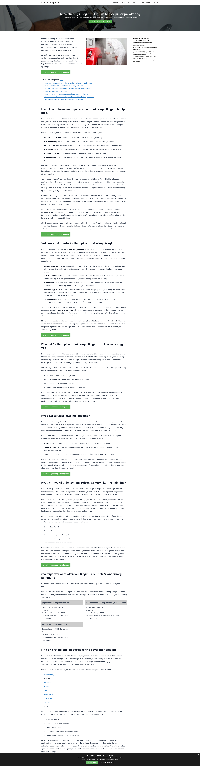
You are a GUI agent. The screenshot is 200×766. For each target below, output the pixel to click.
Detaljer (116, 759)
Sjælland (136, 2)
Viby (45, 690)
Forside (115, 2)
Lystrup (47, 702)
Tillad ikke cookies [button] (106, 762)
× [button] (198, 754)
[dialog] (100, 759)
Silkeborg (47, 682)
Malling (47, 686)
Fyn (129, 2)
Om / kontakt (146, 2)
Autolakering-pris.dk (50, 2)
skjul (61, 80)
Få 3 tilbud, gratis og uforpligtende (100, 21)
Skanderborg (49, 674)
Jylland (123, 2)
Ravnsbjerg (48, 694)
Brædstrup (48, 698)
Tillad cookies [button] (92, 762)
